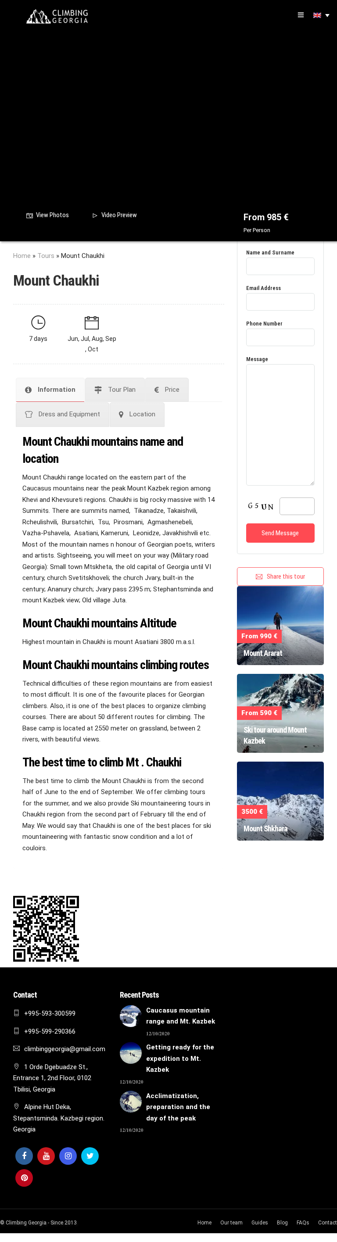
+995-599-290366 (49, 1031)
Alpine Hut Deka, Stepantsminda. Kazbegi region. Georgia (58, 1118)
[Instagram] (68, 1156)
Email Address (263, 288)
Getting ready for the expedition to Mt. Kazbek (180, 1058)
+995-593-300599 (49, 1013)
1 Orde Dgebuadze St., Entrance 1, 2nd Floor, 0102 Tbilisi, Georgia (52, 1078)
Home (22, 256)
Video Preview (119, 215)
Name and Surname (270, 252)
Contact (327, 1223)
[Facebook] (24, 1156)
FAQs (303, 1223)
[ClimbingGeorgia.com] (57, 16)
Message (257, 359)
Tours (45, 256)
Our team (231, 1223)
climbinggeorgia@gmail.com (64, 1049)
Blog (282, 1223)
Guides (259, 1223)
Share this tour (286, 576)
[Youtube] (46, 1156)
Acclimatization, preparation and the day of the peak (178, 1107)
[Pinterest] (24, 1178)
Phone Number (264, 323)
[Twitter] (90, 1156)
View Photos (52, 215)
